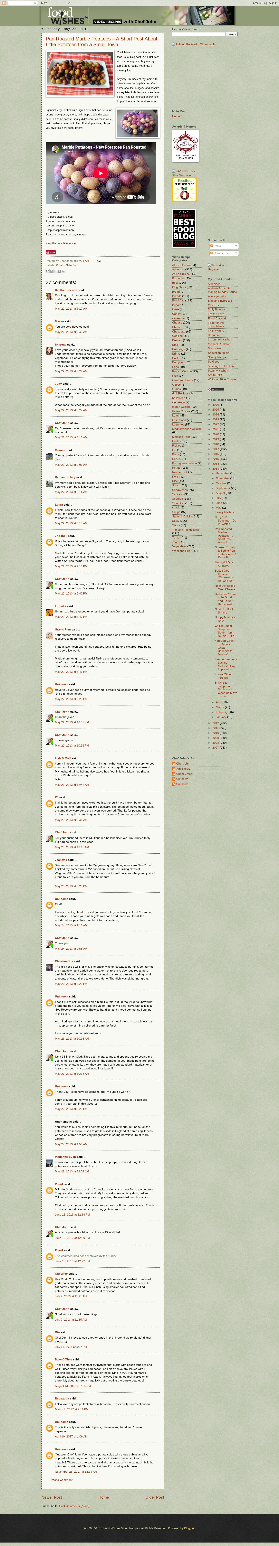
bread (176, 291)
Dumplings (179, 362)
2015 (216, 458)
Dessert (177, 340)
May (219, 507)
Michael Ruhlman (219, 344)
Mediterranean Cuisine (187, 428)
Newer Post (51, 1497)
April (219, 702)
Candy (176, 313)
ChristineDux (64, 961)
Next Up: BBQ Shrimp (224, 611)
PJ (56, 797)
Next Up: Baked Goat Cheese (225, 587)
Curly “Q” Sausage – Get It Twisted (226, 520)
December (223, 473)
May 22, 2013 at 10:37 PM (72, 722)
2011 (215, 728)
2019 (216, 439)
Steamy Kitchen (218, 370)
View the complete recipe (61, 243)
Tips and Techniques (185, 529)
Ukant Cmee (184, 773)
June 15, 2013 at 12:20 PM (72, 1237)
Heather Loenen (66, 290)
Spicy (175, 520)
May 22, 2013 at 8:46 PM (71, 671)
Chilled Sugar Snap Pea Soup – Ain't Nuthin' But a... (226, 631)
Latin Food (179, 420)
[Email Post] (98, 260)
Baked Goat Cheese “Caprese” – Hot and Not (224, 575)
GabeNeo (61, 1273)
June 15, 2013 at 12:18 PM (72, 1214)
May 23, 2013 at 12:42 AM (72, 784)
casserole (178, 318)
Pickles (176, 445)
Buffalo (176, 305)
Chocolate (178, 331)
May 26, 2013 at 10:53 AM (72, 1073)
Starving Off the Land (221, 366)
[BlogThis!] (51, 271)
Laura (59, 504)
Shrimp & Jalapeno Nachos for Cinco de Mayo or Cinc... (226, 689)
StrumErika (215, 374)
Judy (58, 383)
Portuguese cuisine (184, 463)
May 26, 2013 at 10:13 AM (72, 1038)
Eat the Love (216, 314)
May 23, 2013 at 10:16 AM (72, 847)
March (220, 707)
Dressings (178, 349)
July (219, 497)
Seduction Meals (218, 352)
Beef (175, 282)
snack (176, 507)
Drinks (176, 353)
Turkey (176, 537)
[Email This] (48, 271)
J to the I (61, 535)
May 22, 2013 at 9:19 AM (71, 523)
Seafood (177, 498)
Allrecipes (214, 283)
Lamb (176, 415)
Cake (175, 309)
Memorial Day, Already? (224, 564)
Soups (176, 512)
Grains (176, 389)
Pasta (176, 441)
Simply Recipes (218, 357)
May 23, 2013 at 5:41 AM (71, 820)
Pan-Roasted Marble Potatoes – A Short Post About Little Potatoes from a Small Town (101, 41)
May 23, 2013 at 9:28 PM (71, 886)
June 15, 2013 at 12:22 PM (72, 1261)
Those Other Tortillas (223, 676)
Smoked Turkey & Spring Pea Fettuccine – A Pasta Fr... (225, 552)
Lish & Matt (63, 758)
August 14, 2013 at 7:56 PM (73, 1386)
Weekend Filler (182, 550)
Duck (175, 358)
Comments (220, 253)
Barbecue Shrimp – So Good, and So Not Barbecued (226, 599)
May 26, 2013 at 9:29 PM (71, 1109)
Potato (60, 265)
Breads (176, 296)
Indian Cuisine (181, 406)
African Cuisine (182, 265)
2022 (216, 424)
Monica (60, 450)
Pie (174, 450)
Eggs (175, 366)
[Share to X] (55, 271)
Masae (59, 321)
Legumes (178, 424)
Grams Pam (63, 629)
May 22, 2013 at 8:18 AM (71, 437)
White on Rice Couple (222, 379)
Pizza (175, 454)
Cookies (177, 335)
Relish (176, 476)
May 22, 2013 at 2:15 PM (71, 566)
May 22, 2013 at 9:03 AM (71, 464)
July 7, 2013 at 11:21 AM (71, 1296)
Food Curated (217, 318)
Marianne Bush (65, 1156)
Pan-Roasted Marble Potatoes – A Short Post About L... (224, 535)
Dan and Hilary (65, 477)
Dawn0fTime (63, 1359)
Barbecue (178, 278)
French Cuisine (182, 371)
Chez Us (213, 305)
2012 (216, 723)
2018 (216, 444)
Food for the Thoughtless (216, 324)
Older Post (154, 1497)
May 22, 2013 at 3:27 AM (71, 410)
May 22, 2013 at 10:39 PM (72, 745)
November (223, 478)
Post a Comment (62, 1479)
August (221, 493)
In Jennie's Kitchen (220, 339)
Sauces (177, 494)
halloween (178, 398)
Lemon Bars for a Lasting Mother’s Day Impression (226, 664)
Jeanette (61, 859)
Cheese (177, 322)
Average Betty (217, 296)
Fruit (175, 375)
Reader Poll (179, 472)
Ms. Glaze (214, 348)
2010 (216, 732)
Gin (57, 1332)
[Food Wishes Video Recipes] (223, 269)
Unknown (61, 684)
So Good (213, 361)
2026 (216, 404)
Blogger (189, 1528)
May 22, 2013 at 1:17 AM (71, 308)
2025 (216, 409)
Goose (176, 384)
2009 (216, 737)
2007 (216, 747)
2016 (216, 454)
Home (103, 1497)
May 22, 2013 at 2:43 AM (71, 332)
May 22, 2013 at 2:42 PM (71, 593)
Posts (217, 245)
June (219, 502)
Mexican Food (181, 436)
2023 (216, 419)
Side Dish (72, 265)
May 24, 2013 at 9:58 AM (71, 948)
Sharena (60, 344)
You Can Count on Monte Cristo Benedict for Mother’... (224, 647)
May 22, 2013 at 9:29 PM (71, 699)
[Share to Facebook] (59, 271)
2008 (216, 742)
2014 (216, 463)
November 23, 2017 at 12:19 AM (76, 1471)
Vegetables (179, 546)
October (221, 483)
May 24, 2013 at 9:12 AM (71, 925)
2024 (216, 414)
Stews (176, 525)
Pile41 (59, 1184)
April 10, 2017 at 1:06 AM (71, 1436)
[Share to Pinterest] (63, 271)
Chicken (177, 327)
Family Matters (224, 512)
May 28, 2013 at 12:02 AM (72, 1171)
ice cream (178, 402)
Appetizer (178, 269)
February (222, 712)
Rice (175, 480)
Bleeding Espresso (220, 300)
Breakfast (178, 300)
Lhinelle (60, 606)
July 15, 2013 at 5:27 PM (71, 1346)
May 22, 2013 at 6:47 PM (71, 616)
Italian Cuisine (181, 411)
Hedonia (213, 335)
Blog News (179, 287)
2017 (216, 449)
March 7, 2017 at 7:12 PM (71, 1409)
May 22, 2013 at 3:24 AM (71, 371)
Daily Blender (216, 309)
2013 (216, 468)
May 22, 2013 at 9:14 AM (71, 492)
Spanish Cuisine (182, 516)
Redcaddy (62, 1398)
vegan (176, 542)
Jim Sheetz (183, 768)
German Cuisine (182, 380)
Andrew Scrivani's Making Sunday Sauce (222, 290)
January (221, 717)
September (223, 488)
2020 (216, 434)
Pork (175, 458)
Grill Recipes (180, 393)
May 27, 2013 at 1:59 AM (71, 1144)
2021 (216, 429)
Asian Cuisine (181, 273)
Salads (176, 485)
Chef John (62, 422)
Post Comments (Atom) (74, 1506)
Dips (175, 344)
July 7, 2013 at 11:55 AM (71, 1319)
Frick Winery (216, 330)
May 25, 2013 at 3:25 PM (71, 983)
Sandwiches (180, 489)
